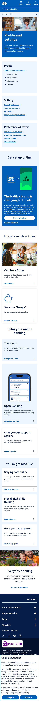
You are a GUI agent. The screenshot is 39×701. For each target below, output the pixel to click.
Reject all (28, 697)
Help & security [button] (15, 614)
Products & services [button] (17, 608)
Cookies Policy (23, 692)
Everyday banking (11, 9)
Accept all (10, 697)
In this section (7, 14)
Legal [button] (10, 619)
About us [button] (12, 625)
